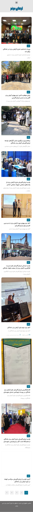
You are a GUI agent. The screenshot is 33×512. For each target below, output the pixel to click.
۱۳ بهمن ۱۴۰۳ (25, 335)
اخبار (28, 46)
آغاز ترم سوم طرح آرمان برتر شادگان (18, 328)
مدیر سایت (9, 335)
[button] (16, 2)
